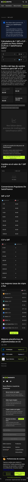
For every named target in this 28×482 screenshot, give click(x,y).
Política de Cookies (8, 470)
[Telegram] (11, 381)
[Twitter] (4, 381)
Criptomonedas (19, 449)
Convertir (3, 17)
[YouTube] (7, 381)
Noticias (17, 447)
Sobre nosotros (7, 447)
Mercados (25, 5)
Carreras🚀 (6, 449)
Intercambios (18, 452)
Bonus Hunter (17, 5)
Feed (2, 5)
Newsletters (9, 5)
